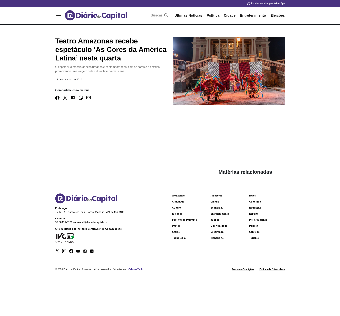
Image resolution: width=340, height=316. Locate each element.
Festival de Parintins (184, 219)
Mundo (176, 225)
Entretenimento (253, 15)
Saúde (176, 231)
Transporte (217, 237)
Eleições (277, 15)
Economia (217, 207)
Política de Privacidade (272, 269)
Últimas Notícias (188, 15)
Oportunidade (219, 225)
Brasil (252, 195)
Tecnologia (179, 237)
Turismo (254, 237)
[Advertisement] (129, 144)
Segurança (217, 231)
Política (213, 15)
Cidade (230, 15)
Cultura (176, 207)
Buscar (157, 15)
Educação (255, 207)
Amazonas (178, 195)
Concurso (255, 201)
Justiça (215, 219)
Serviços (254, 231)
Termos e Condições (243, 269)
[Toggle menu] (58, 15)
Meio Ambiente (258, 219)
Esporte (254, 213)
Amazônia (216, 195)
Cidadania (178, 201)
